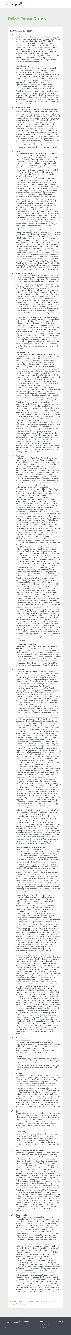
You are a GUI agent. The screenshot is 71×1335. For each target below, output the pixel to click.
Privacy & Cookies (48, 1302)
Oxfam (25, 1324)
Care (24, 1323)
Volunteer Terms (17, 1302)
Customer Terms (32, 1302)
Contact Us (61, 1323)
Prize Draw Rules (18, 1304)
